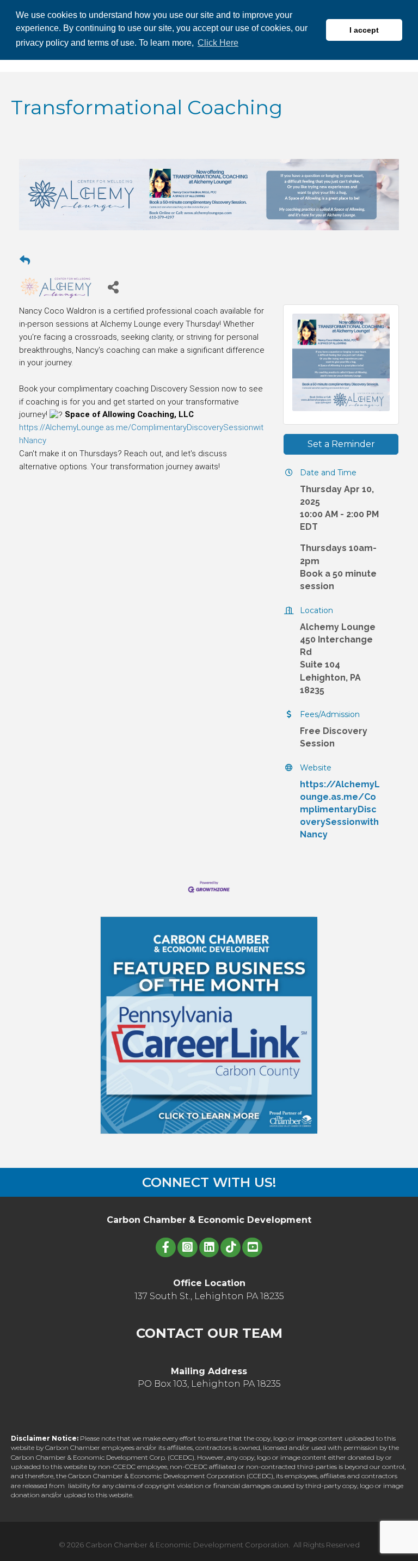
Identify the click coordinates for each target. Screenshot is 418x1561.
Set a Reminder (341, 444)
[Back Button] (25, 260)
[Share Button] (113, 286)
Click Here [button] (218, 42)
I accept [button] (364, 30)
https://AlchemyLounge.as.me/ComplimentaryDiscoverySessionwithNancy (340, 809)
